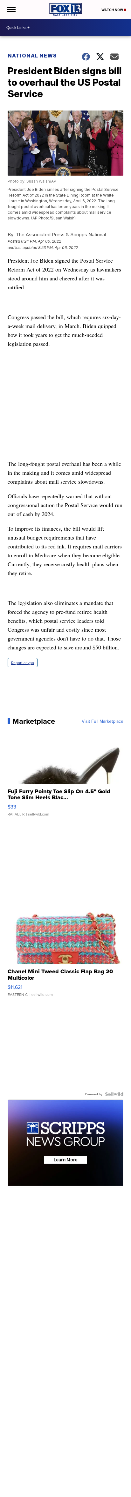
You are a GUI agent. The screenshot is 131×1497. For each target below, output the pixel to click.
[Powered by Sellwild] (114, 1094)
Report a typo (22, 662)
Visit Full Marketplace (102, 721)
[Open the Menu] (11, 9)
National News (32, 55)
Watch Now (112, 10)
